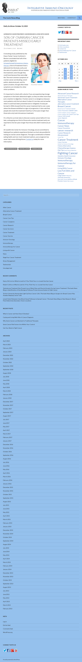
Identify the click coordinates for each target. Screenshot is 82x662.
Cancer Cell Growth (64, 116)
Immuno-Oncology (64, 158)
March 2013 (7, 605)
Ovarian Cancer (36, 148)
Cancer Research (30, 34)
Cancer (73, 108)
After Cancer (7, 207)
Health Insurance (69, 156)
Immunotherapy (65, 160)
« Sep (59, 81)
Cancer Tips (60, 137)
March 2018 (7, 391)
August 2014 (7, 544)
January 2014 (7, 569)
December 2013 (8, 573)
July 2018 (6, 376)
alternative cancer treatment (68, 104)
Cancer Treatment (68, 139)
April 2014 (6, 558)
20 (65, 75)
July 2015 (6, 505)
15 (71, 72)
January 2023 (7, 352)
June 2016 (6, 466)
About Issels (61, 17)
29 (71, 78)
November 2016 (8, 448)
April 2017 (6, 430)
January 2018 (7, 398)
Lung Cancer (62, 175)
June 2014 (6, 551)
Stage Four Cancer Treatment (12, 257)
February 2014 (7, 566)
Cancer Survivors (8, 229)
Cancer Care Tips (74, 114)
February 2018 (7, 394)
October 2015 (7, 494)
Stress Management (9, 261)
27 (65, 78)
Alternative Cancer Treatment (14, 34)
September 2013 (8, 583)
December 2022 (8, 355)
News (4, 254)
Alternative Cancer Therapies (65, 101)
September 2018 (8, 369)
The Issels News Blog (11, 18)
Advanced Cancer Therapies (65, 95)
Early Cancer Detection (70, 150)
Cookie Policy (72, 17)
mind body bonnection (64, 177)
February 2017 (7, 437)
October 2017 (7, 409)
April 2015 (6, 516)
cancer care (73, 111)
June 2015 (6, 509)
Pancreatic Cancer (62, 179)
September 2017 (8, 412)
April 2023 (6, 341)
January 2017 (7, 441)
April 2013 (6, 601)
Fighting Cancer (24, 148)
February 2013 (7, 608)
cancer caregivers (71, 112)
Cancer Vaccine (8, 236)
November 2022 (8, 359)
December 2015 (8, 487)
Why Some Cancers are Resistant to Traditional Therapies (20, 321)
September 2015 (8, 498)
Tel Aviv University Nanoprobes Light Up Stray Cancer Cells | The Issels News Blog (28, 293)
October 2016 (7, 451)
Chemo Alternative (64, 146)
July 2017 (6, 419)
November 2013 (8, 576)
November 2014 (8, 534)
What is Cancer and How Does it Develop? (16, 314)
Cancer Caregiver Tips (63, 114)
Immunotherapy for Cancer (67, 50)
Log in (5, 621)
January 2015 (7, 526)
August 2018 (7, 373)
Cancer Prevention (11, 148)
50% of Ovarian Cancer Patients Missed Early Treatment (24, 41)
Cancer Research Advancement (64, 134)
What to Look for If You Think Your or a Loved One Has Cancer (34, 281)
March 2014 (7, 562)
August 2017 (7, 416)
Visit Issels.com (64, 45)
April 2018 (6, 387)
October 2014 (7, 537)
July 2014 (6, 548)
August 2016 (7, 459)
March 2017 (7, 434)
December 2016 (8, 444)
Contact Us (62, 49)
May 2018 (6, 384)
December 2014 (8, 530)
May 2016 (6, 469)
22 (71, 75)
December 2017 (8, 401)
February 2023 (7, 348)
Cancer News (63, 126)
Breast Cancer (64, 106)
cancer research (65, 130)
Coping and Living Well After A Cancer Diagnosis (18, 317)
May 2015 (6, 512)
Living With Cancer (65, 168)
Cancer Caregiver (62, 112)
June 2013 (6, 594)
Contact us (29, 139)
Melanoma (68, 175)
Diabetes (73, 148)
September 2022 (8, 366)
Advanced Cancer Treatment (67, 97)
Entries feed (6, 625)
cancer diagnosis (62, 118)
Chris (20, 48)
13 (65, 72)
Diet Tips (61, 150)
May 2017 (6, 426)
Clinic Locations (64, 47)
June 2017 (6, 423)
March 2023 (7, 344)
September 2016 (8, 455)
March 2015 (7, 519)
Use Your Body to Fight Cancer (12, 328)
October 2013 (7, 580)
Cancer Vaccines (62, 142)
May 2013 (6, 598)
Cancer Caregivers (8, 222)
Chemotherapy (63, 148)
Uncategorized (7, 268)
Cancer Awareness (63, 110)
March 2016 (7, 476)
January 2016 (7, 484)
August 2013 (7, 587)
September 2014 (8, 541)
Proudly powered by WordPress (11, 659)
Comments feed (8, 629)
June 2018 (6, 380)
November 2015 (8, 491)
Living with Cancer (42, 34)
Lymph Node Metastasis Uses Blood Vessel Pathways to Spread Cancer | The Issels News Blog (31, 299)
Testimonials (63, 52)
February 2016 (7, 480)
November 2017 (8, 405)
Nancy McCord (7, 281)
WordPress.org (7, 632)
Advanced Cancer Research (68, 93)
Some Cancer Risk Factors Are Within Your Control (19, 324)
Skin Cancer (70, 181)
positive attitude (72, 179)
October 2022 (7, 362)
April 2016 (6, 473)
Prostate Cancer (62, 181)
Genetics (61, 156)
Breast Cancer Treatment (64, 108)
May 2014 (6, 555)
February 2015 (7, 523)
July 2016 (6, 462)
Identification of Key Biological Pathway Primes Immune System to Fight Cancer (33, 290)
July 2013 (6, 591)
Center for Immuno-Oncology (65, 144)
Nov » (76, 81)
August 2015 (7, 501)
